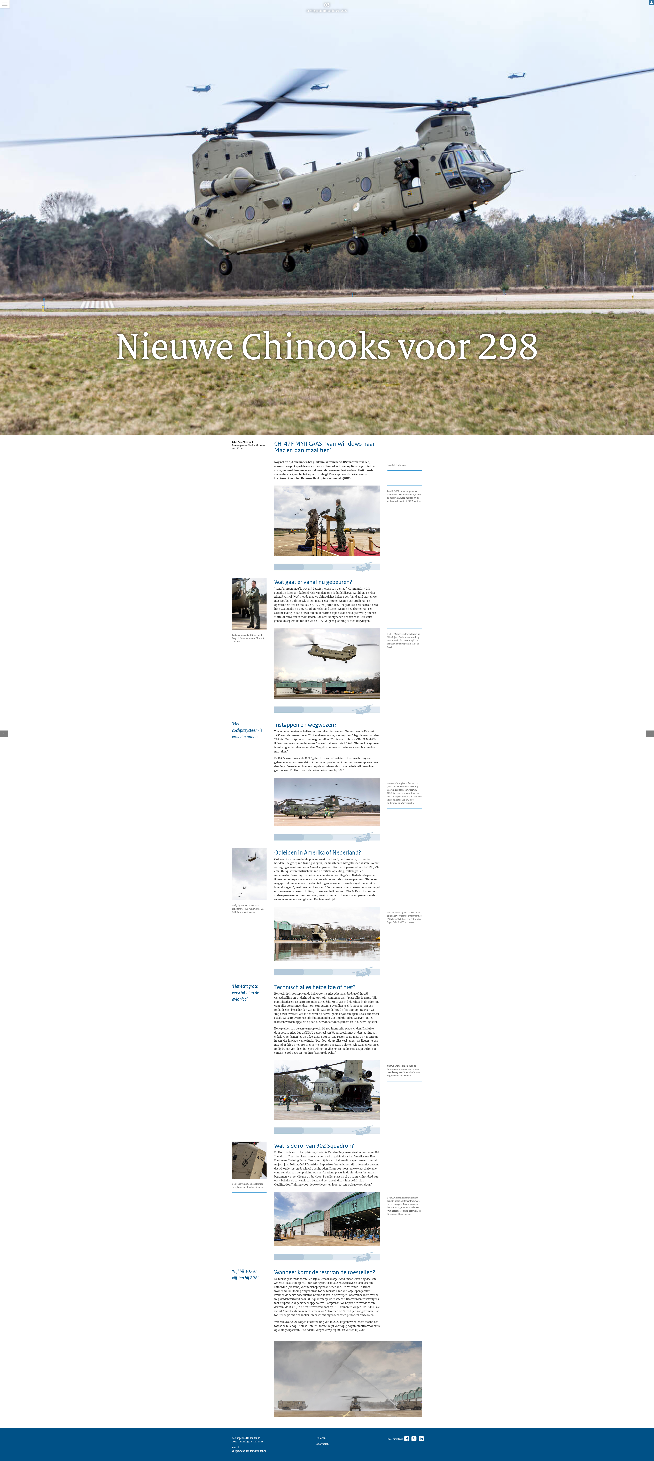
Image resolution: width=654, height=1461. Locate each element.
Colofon (321, 1438)
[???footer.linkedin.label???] (421, 1439)
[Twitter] (414, 1439)
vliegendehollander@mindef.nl (249, 1450)
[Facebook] (406, 1439)
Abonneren (322, 1443)
